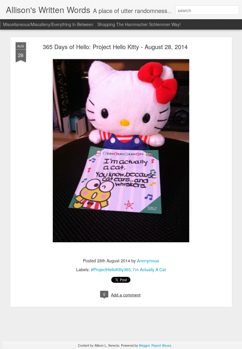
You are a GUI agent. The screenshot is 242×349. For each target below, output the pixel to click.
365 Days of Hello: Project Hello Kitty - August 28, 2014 (115, 46)
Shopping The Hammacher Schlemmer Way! (139, 24)
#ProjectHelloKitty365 (111, 269)
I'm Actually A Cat (149, 269)
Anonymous (148, 261)
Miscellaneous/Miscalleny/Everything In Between (48, 24)
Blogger (144, 345)
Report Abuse (161, 345)
